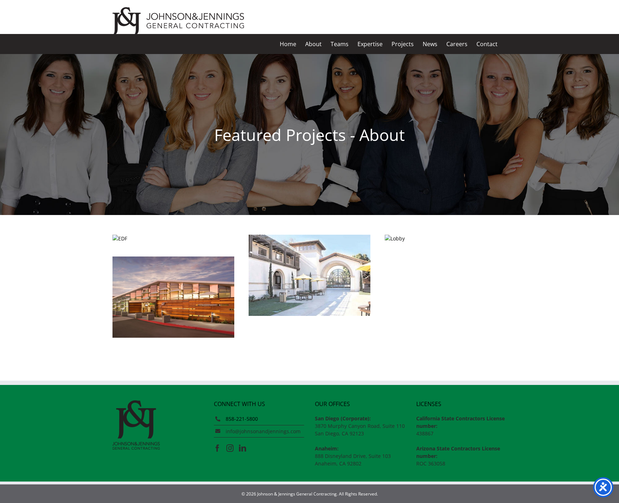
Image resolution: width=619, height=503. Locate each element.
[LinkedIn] (242, 448)
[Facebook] (217, 448)
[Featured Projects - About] (173, 238)
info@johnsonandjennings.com (263, 431)
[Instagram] (230, 448)
